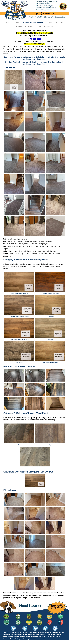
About (16, 22)
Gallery (19, 26)
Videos (38, 26)
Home (8, 22)
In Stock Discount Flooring (33, 22)
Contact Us (48, 26)
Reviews (28, 26)
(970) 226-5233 (34, 39)
